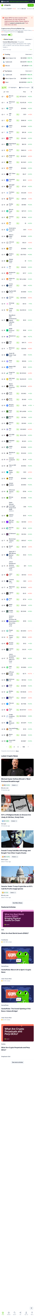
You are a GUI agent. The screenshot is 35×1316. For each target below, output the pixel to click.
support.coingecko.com (17, 23)
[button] (17, 903)
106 (24, 747)
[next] (28, 747)
